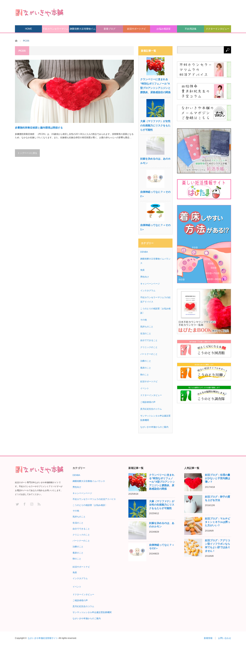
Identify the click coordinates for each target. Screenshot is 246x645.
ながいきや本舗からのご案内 (154, 427)
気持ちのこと (146, 326)
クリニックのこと (149, 347)
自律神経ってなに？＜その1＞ (155, 227)
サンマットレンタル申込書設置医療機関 (92, 612)
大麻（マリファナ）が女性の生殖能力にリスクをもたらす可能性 (155, 125)
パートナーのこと (149, 354)
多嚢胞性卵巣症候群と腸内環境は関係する (39, 127)
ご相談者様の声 (147, 402)
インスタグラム (147, 290)
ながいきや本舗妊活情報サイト (43, 638)
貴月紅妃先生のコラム (151, 409)
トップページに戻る (27, 153)
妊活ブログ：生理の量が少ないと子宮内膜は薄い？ (217, 478)
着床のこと (145, 368)
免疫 (142, 270)
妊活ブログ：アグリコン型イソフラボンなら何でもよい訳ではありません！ (217, 545)
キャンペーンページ (150, 283)
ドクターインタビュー (217, 28)
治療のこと (145, 361)
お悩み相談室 (163, 28)
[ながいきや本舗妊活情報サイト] (39, 12)
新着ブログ (109, 28)
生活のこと (145, 333)
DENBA (144, 252)
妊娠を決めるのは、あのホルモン (155, 160)
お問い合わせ (224, 638)
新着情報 (208, 638)
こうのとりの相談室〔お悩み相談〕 (90, 505)
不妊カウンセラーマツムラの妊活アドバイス (55, 29)
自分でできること (149, 340)
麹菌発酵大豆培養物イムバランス (82, 29)
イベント (144, 388)
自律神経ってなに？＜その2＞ (155, 194)
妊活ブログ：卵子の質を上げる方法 (217, 498)
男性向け (144, 277)
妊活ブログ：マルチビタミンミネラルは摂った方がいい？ (217, 522)
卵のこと (144, 374)
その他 (143, 320)
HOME (28, 28)
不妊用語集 (190, 28)
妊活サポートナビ (136, 28)
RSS (39, 504)
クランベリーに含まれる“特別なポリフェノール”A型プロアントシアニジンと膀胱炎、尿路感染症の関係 (155, 86)
